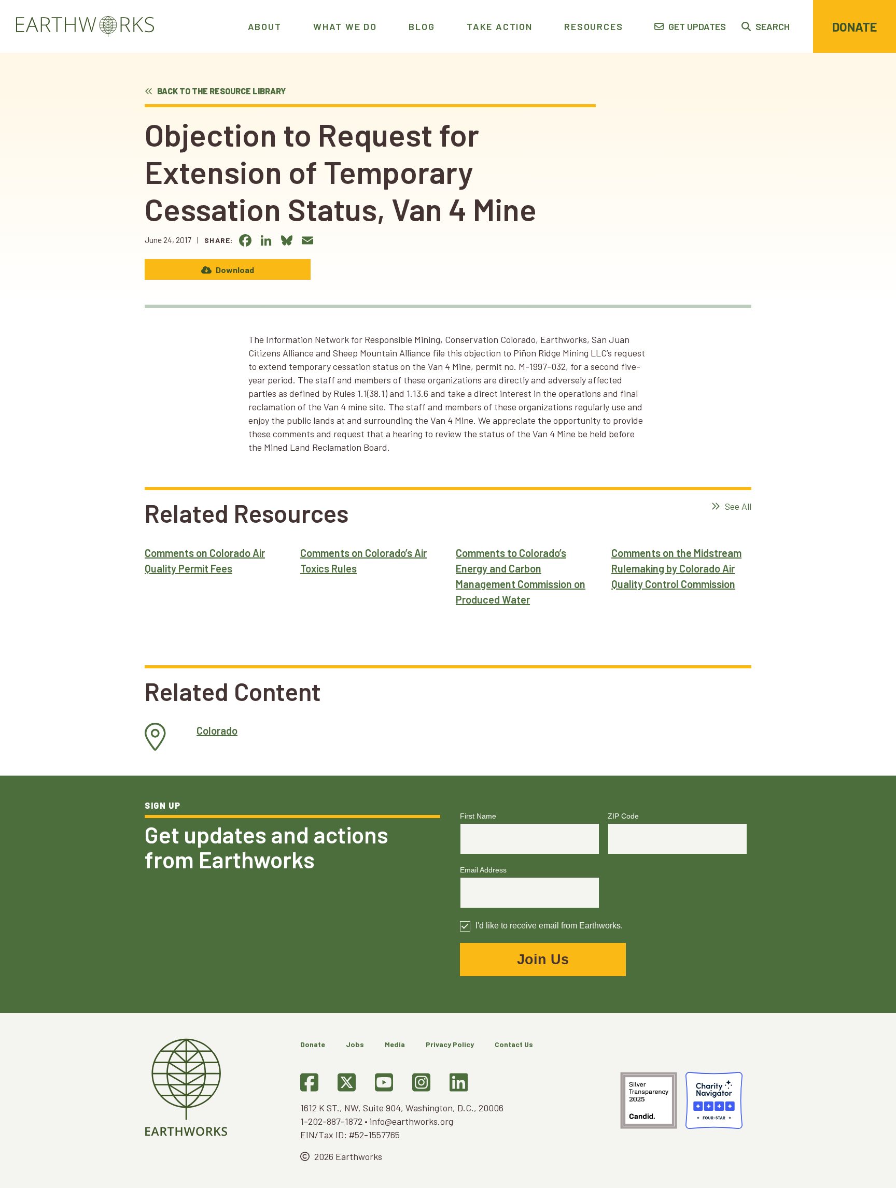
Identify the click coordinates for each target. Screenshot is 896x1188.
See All (737, 506)
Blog (422, 26)
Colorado (217, 730)
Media (395, 1044)
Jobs (355, 1044)
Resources (593, 26)
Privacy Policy (450, 1044)
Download (234, 270)
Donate (854, 26)
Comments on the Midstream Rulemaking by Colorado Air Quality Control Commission (676, 568)
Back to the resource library (221, 91)
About (265, 26)
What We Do (345, 26)
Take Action (500, 26)
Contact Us (514, 1044)
